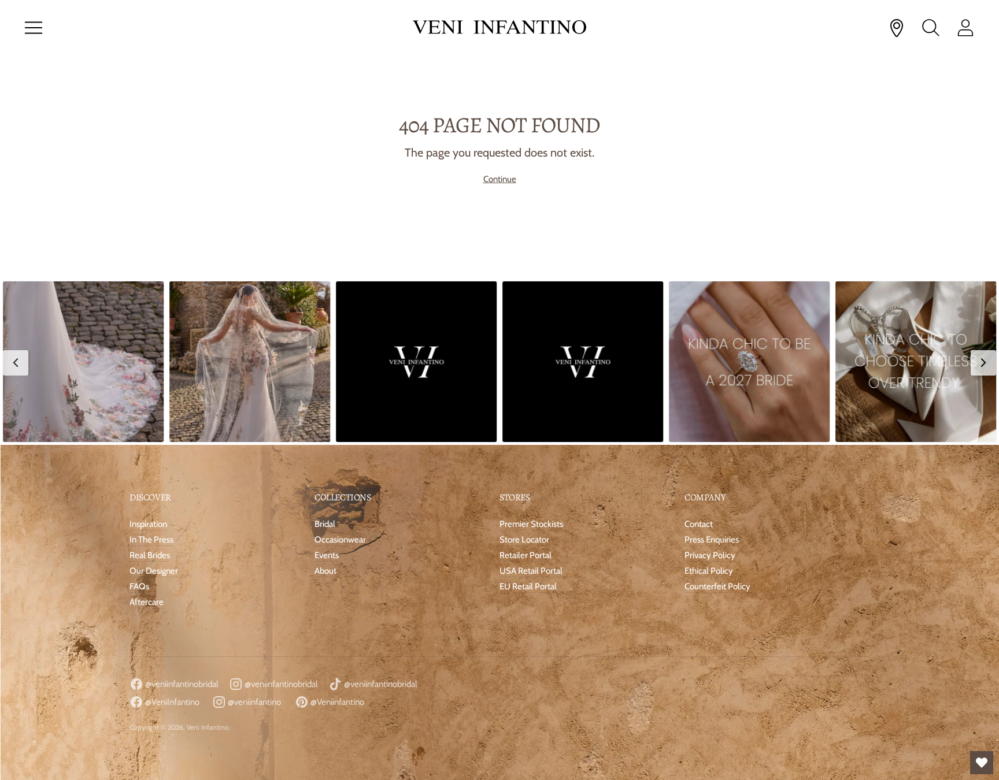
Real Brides (150, 555)
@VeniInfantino (171, 702)
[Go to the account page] (965, 28)
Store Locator (524, 539)
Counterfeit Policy (717, 586)
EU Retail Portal (528, 586)
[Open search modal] (931, 28)
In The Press (151, 539)
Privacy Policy (709, 555)
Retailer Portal (526, 555)
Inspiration (148, 524)
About (325, 571)
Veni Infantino (208, 727)
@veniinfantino (253, 702)
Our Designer (154, 571)
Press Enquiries (711, 539)
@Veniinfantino (336, 702)
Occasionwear (340, 539)
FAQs (139, 586)
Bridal (324, 524)
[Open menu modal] (33, 28)
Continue (499, 179)
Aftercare (147, 602)
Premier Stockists (531, 524)
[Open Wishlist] (981, 762)
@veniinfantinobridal (181, 684)
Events (326, 555)
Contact (698, 524)
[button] (83, 361)
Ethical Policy (708, 571)
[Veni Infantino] (499, 28)
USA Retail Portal (531, 571)
